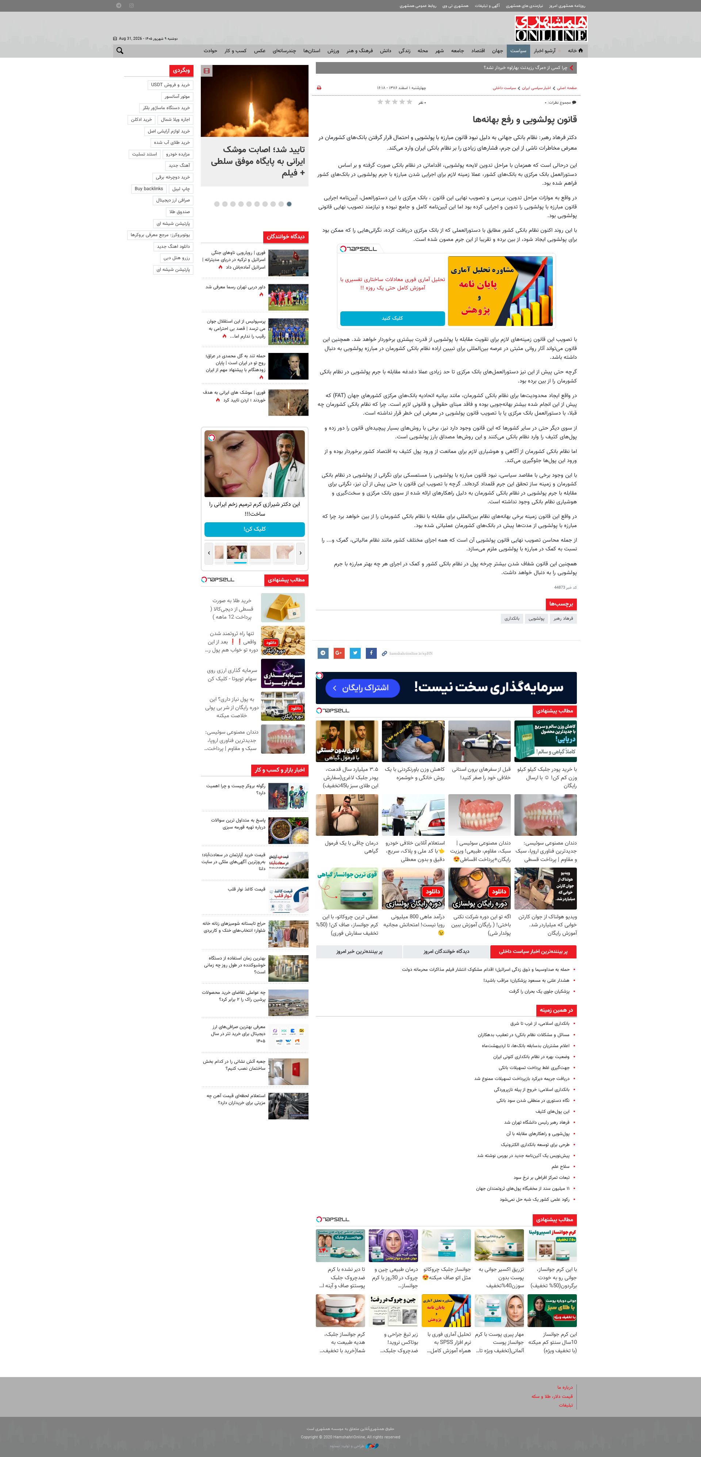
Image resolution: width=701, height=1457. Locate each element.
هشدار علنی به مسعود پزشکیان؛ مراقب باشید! (526, 980)
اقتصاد (478, 51)
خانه (572, 51)
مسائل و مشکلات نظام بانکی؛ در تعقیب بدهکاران (524, 1035)
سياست (518, 51)
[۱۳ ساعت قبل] (288, 331)
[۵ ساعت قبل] (288, 297)
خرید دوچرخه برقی (173, 177)
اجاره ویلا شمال (175, 119)
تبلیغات (566, 1405)
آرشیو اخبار (544, 51)
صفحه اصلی (567, 88)
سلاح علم (561, 1166)
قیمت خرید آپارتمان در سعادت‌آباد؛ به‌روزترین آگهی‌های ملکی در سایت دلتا (233, 862)
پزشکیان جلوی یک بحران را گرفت (539, 991)
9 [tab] (224, 204)
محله (423, 51)
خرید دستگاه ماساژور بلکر (166, 108)
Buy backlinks (149, 189)
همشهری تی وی (455, 6)
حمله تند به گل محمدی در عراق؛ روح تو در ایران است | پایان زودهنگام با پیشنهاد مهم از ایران (235, 363)
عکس (259, 51)
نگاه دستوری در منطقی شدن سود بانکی (533, 1100)
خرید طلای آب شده (172, 142)
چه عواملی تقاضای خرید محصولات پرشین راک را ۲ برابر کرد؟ (233, 996)
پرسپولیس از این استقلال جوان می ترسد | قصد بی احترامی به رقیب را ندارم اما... (236, 329)
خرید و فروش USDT (170, 85)
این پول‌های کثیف (553, 1111)
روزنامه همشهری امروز (567, 6)
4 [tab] (265, 204)
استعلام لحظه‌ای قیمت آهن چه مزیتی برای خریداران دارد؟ (236, 1099)
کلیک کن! (255, 529)
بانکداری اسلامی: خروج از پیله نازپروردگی (532, 1089)
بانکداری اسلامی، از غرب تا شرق (540, 1023)
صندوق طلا (179, 212)
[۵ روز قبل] (288, 1106)
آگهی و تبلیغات (487, 6)
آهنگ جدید (179, 165)
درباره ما (565, 1387)
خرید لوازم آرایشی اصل (169, 131)
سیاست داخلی (504, 88)
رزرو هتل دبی (177, 258)
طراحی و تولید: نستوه (347, 1446)
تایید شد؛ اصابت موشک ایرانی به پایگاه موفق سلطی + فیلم (258, 161)
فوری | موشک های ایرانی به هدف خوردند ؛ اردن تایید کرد (234, 396)
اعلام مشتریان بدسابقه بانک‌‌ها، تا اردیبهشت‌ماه (526, 1046)
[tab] (533, 952)
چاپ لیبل (181, 189)
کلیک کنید (392, 319)
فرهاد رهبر (563, 618)
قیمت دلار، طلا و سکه (552, 1396)
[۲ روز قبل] (288, 899)
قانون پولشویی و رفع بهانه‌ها (525, 120)
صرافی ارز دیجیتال (173, 200)
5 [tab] (257, 204)
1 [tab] (289, 204)
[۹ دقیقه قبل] (255, 101)
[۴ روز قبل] (288, 1037)
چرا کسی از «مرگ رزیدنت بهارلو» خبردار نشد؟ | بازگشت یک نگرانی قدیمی (499, 68)
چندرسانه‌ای (284, 51)
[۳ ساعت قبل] (288, 796)
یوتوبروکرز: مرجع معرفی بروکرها (160, 235)
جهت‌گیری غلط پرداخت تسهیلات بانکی (534, 1068)
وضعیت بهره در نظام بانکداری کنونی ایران (531, 1057)
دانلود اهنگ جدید (173, 246)
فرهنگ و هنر (359, 51)
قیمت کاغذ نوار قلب (246, 889)
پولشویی (536, 618)
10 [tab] (217, 204)
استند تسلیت (144, 154)
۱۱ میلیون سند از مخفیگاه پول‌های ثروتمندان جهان (523, 1188)
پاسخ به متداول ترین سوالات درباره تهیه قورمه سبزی (238, 824)
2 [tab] (281, 204)
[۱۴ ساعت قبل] (288, 402)
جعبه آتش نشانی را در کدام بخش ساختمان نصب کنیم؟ (234, 1065)
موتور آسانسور (177, 96)
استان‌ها (311, 51)
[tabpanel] (255, 126)
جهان (497, 51)
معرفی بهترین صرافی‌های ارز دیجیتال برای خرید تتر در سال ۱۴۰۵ (238, 1034)
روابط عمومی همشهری (418, 6)
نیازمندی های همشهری (524, 6)
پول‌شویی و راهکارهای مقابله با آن (538, 1134)
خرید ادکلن (141, 119)
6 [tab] (249, 204)
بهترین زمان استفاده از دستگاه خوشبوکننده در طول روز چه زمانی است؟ (234, 965)
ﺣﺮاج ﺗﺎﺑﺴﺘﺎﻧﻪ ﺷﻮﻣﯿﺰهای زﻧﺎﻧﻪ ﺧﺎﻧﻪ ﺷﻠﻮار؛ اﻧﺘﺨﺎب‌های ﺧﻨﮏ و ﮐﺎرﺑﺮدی (234, 927)
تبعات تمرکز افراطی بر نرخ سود (542, 1177)
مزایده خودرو (178, 154)
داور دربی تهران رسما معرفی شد (235, 287)
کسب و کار (236, 51)
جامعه (457, 51)
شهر (439, 51)
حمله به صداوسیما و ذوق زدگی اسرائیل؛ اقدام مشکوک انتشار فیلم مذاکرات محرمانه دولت (486, 969)
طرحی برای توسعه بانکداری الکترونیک (535, 1145)
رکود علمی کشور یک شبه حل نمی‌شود (535, 1199)
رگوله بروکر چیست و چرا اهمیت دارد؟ (235, 790)
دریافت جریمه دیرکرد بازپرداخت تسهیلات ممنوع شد (522, 1079)
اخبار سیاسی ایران (536, 88)
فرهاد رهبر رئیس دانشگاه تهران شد (537, 1122)
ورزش (333, 51)
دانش (385, 51)
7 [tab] (241, 204)
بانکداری (512, 618)
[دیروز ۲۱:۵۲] (288, 263)
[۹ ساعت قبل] (288, 830)
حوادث (210, 51)
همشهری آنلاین (547, 28)
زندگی (404, 51)
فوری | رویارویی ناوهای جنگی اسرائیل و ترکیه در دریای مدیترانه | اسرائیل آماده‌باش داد (233, 260)
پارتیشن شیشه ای (173, 223)
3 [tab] (273, 204)
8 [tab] (232, 204)
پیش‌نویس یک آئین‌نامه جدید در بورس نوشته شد (523, 1156)
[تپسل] (343, 249)
